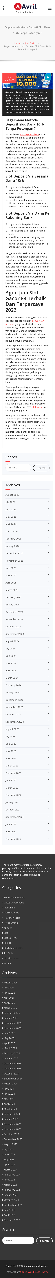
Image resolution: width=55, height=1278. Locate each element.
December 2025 (14, 553)
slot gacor (34, 109)
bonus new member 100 (26, 97)
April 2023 (11, 758)
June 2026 (11, 509)
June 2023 (11, 743)
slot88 (7, 942)
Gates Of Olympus (14, 902)
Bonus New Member (15, 897)
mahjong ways (11, 912)
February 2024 (14, 685)
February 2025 (14, 597)
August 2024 (12, 641)
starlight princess (13, 947)
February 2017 (14, 838)
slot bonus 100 (30, 100)
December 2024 (14, 611)
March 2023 (12, 765)
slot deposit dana (20, 109)
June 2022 (11, 780)
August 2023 (12, 728)
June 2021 (11, 824)
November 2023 (14, 707)
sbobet (8, 927)
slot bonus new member (26, 103)
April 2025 (11, 582)
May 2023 (11, 751)
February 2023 (14, 772)
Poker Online (36, 92)
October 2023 (13, 714)
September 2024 (15, 633)
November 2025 (14, 560)
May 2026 (11, 516)
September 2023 (15, 721)
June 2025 (11, 567)
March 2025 (12, 589)
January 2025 (13, 604)
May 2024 (11, 663)
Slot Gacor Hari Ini (32, 112)
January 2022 (13, 802)
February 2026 (14, 538)
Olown (10, 92)
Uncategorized (19, 95)
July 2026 (10, 502)
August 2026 (12, 494)
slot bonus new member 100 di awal (27, 105)
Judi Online (30, 43)
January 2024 (13, 692)
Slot (6, 932)
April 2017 (11, 831)
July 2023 (10, 736)
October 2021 (13, 809)
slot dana (34, 106)
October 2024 (13, 626)
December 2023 (14, 699)
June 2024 (11, 655)
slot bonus (17, 100)
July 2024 (10, 648)
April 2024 (11, 670)
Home (17, 43)
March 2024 (12, 677)
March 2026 (12, 531)
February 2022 (14, 794)
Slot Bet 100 (10, 937)
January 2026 (13, 546)
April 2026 (11, 524)
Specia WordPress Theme (34, 1271)
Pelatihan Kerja (12, 917)
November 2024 (14, 619)
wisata (7, 963)
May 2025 (11, 575)
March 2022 (12, 787)
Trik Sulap (9, 953)
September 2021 (15, 816)
